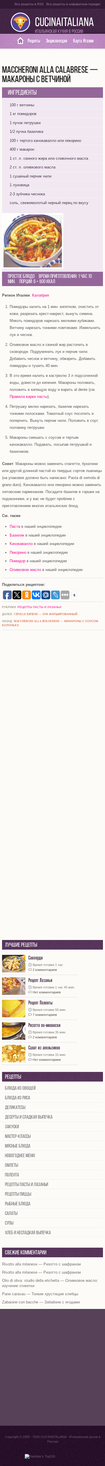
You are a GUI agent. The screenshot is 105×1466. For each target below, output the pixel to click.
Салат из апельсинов (44, 1048)
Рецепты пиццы (18, 1194)
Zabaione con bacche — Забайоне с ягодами (41, 1302)
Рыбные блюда (17, 1204)
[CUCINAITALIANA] (18, 41)
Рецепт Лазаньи (40, 980)
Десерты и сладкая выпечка (28, 1117)
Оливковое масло (25, 569)
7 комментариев (45, 1014)
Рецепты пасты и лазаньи (39, 607)
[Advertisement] (52, 1367)
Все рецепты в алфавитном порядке (73, 4)
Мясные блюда (17, 1146)
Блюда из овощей (20, 1088)
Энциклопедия (56, 41)
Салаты (11, 1213)
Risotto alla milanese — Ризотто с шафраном (41, 1264)
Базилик (17, 535)
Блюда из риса (17, 1098)
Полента (12, 1175)
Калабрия (40, 295)
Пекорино (18, 552)
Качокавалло (21, 544)
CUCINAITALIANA (64, 23)
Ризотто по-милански (44, 1025)
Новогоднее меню (20, 1155)
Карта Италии (83, 41)
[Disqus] (52, 712)
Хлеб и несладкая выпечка (28, 1232)
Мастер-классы (18, 1136)
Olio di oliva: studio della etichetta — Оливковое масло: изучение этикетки (50, 1283)
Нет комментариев (47, 992)
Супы (9, 1223)
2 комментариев (45, 969)
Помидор (17, 561)
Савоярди (35, 958)
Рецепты (34, 41)
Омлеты (11, 1165)
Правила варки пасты (29, 396)
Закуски (12, 1126)
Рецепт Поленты (40, 1003)
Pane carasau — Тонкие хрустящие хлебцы (40, 1294)
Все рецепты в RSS (29, 4)
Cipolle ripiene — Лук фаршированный (45, 614)
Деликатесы (15, 1107)
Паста (15, 526)
